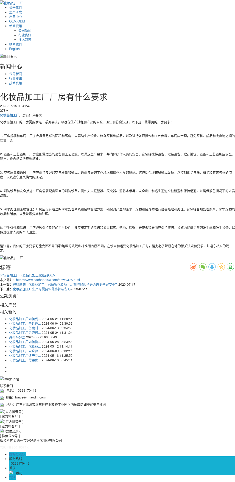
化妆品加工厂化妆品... (25, 346)
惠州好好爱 (17, 337)
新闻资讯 (15, 25)
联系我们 (15, 44)
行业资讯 (24, 35)
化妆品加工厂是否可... (25, 332)
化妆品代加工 (29, 275)
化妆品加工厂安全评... (25, 350)
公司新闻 (24, 30)
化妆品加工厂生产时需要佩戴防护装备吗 (42, 289)
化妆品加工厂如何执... (25, 341)
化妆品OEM (47, 275)
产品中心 (15, 16)
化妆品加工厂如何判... (25, 318)
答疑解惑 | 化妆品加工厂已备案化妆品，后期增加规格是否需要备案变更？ (65, 284)
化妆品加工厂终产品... (25, 355)
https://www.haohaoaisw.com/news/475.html (48, 279)
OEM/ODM (17, 21)
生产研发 (15, 12)
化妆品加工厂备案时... (25, 328)
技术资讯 (24, 39)
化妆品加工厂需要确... (25, 360)
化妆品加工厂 (9, 275)
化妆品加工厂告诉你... (25, 323)
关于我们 (15, 7)
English (14, 48)
